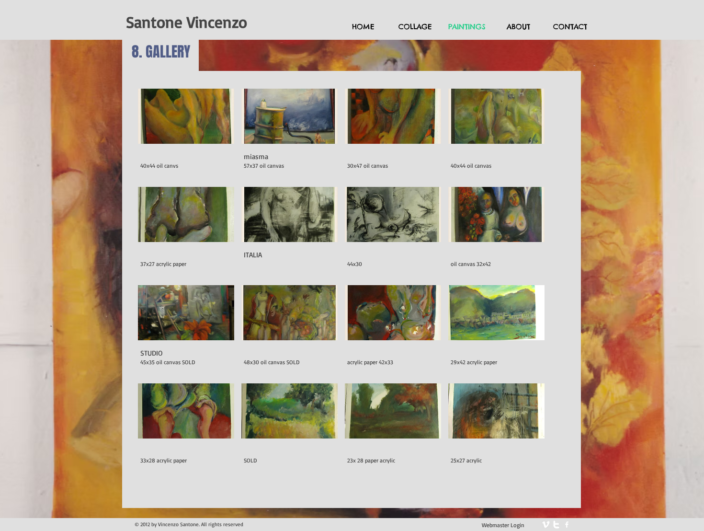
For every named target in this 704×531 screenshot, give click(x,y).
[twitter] (556, 524)
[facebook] (567, 524)
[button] (186, 134)
